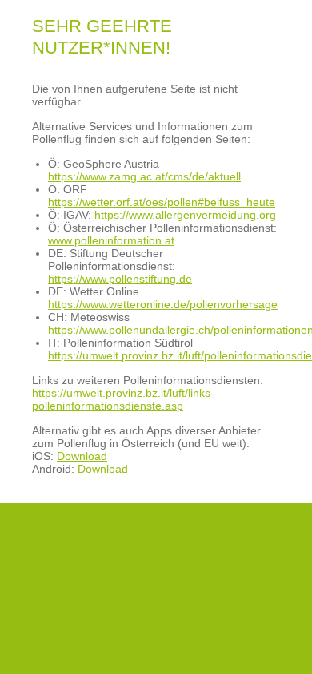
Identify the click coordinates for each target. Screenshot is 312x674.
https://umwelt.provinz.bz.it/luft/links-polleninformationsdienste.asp (123, 399)
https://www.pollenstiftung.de (120, 278)
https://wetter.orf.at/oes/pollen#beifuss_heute (161, 202)
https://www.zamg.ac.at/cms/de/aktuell (144, 176)
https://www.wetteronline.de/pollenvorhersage (163, 304)
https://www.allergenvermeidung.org (185, 214)
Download (82, 456)
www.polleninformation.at (111, 240)
